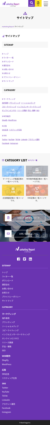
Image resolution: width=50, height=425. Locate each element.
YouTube (11, 139)
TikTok (17, 139)
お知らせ (6, 73)
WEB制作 (7, 116)
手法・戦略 (31, 110)
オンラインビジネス (9, 110)
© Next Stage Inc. (25, 423)
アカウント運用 (33, 139)
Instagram (14, 143)
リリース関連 (22, 110)
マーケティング (9, 99)
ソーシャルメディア (28, 103)
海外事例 (5, 103)
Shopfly (4, 120)
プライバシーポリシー (12, 77)
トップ (6, 53)
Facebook (5, 143)
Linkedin (24, 139)
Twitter (5, 139)
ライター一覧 (8, 57)
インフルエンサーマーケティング (29, 106)
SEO (37, 110)
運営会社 (6, 65)
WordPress (12, 120)
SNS (5, 135)
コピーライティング (9, 106)
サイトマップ (8, 81)
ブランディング (14, 103)
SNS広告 (5, 130)
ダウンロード (8, 61)
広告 (5, 126)
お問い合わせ (8, 69)
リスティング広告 (15, 130)
